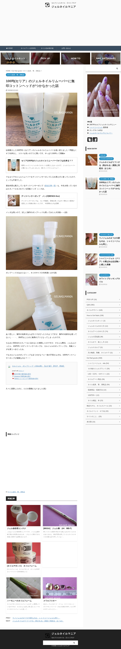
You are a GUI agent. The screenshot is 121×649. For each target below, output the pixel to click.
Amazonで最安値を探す (22, 376)
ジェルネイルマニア (64, 6)
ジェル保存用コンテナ (16, 528)
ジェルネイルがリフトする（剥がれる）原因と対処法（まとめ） (38, 621)
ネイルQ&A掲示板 (47, 48)
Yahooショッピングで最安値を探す (26, 378)
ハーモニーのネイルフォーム (19, 601)
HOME (10, 48)
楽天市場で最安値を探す (22, 374)
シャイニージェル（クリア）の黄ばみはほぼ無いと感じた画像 (109, 261)
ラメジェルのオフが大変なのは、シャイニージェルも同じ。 (36, 618)
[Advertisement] (60, 28)
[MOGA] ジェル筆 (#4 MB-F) (57, 528)
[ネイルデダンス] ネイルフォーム (22, 566)
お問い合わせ (66, 48)
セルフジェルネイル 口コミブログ (63, 637)
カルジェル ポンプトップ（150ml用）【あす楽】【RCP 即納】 (38, 366)
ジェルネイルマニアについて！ (101, 133)
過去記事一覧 (50, 186)
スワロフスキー (50, 601)
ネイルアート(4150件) (28, 48)
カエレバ (21, 370)
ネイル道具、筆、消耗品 (16, 492)
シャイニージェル (96, 127)
